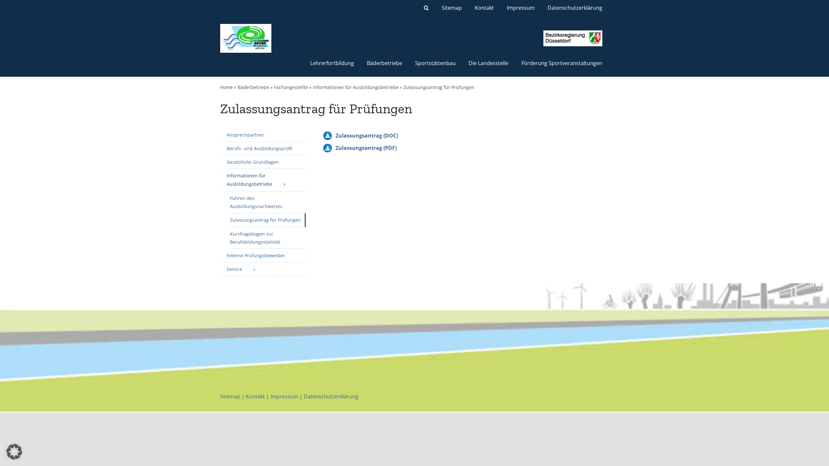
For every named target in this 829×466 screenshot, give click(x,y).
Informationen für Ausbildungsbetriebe (356, 87)
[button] (426, 8)
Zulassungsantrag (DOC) (366, 135)
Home (226, 87)
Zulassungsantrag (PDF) (366, 147)
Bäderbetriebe (253, 87)
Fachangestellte (291, 87)
